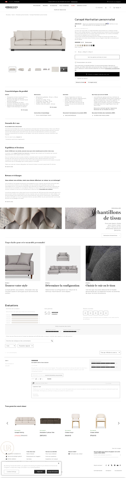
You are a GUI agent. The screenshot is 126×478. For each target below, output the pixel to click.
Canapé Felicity (19, 432)
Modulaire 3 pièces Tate (47, 432)
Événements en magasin (33, 456)
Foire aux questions (51, 456)
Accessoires (53, 5)
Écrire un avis (88, 42)
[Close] (59, 463)
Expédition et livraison (52, 459)
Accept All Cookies (53, 471)
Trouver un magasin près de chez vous (98, 74)
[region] (31, 468)
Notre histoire (30, 453)
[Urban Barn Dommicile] (11, 7)
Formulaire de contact (76, 453)
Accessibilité (118, 470)
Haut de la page (116, 448)
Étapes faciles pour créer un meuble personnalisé (25, 242)
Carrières (29, 459)
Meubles (45, 5)
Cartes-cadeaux (12, 459)
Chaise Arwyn (69, 432)
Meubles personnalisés (22, 14)
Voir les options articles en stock (97, 57)
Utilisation (108, 470)
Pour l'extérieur (64, 5)
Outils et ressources (60, 9)
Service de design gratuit (14, 456)
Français (73, 115)
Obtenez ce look (82, 5)
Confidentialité (98, 470)
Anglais (67, 115)
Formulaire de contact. (46, 189)
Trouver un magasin (115, 1)
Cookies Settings (11, 471)
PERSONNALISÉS (116, 208)
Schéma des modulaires (101, 115)
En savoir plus (9, 166)
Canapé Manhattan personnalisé (95, 19)
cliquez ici (19, 137)
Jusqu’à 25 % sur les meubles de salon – (63, 1)
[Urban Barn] (7, 448)
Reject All (39, 471)
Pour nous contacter (51, 453)
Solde (73, 5)
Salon (13, 14)
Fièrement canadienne (14, 453)
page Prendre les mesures (21, 153)
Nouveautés (36, 5)
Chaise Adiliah (94, 432)
